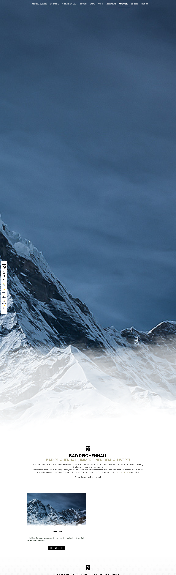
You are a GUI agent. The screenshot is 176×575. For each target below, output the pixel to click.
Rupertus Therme (123, 472)
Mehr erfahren (56, 548)
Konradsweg (56, 531)
